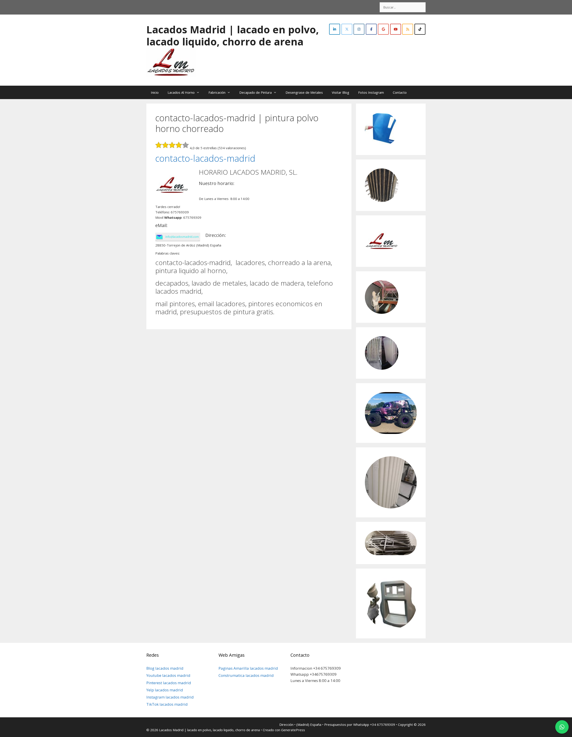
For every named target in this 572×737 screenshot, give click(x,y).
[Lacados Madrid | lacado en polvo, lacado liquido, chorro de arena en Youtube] (395, 29)
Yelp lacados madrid (164, 689)
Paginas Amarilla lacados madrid (248, 668)
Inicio (155, 92)
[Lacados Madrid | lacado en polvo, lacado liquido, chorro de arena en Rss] (407, 29)
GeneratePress (293, 730)
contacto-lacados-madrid (205, 158)
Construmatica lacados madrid (246, 675)
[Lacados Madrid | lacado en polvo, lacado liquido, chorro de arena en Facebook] (371, 29)
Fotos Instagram (371, 92)
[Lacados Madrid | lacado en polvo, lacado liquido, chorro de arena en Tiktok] (419, 29)
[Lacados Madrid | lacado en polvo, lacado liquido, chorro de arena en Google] (383, 29)
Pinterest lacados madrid (168, 682)
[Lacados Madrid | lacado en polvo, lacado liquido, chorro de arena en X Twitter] (346, 29)
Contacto (400, 92)
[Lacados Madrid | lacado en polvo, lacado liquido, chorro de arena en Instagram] (358, 29)
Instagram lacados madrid (170, 697)
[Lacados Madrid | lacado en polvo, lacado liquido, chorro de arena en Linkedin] (334, 29)
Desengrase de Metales (304, 92)
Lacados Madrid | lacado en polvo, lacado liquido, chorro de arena (232, 35)
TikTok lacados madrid (167, 704)
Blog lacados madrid (164, 668)
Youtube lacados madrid (168, 675)
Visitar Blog (340, 92)
